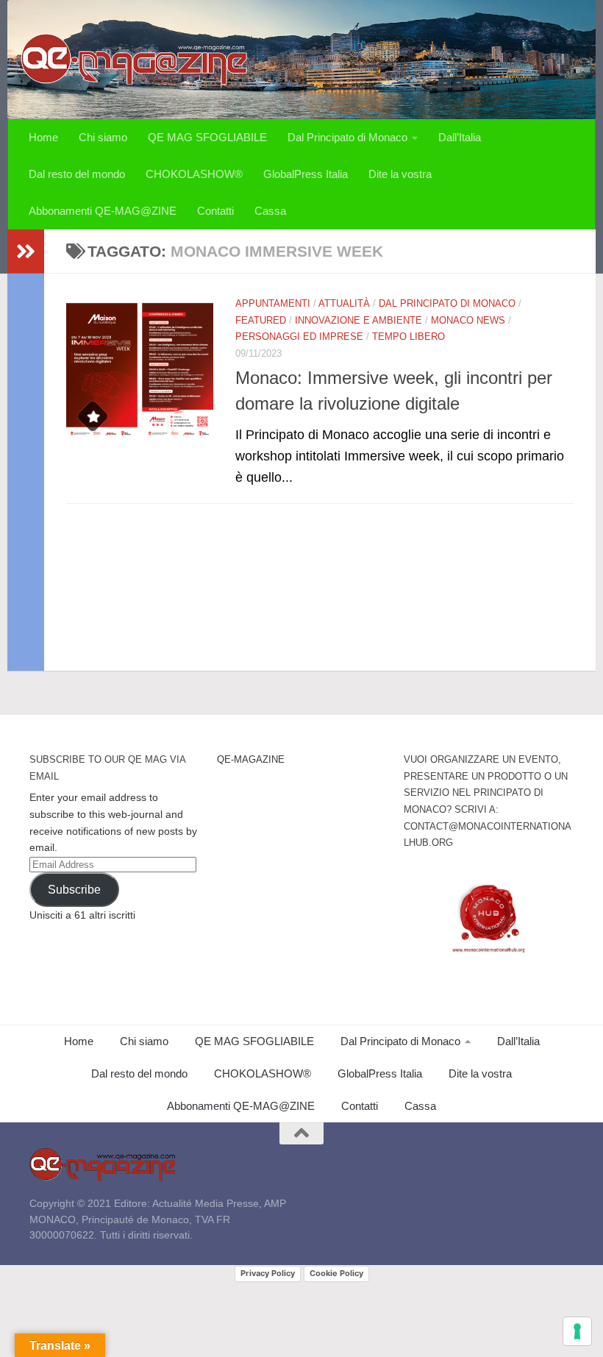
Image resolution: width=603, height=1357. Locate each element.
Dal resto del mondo (77, 174)
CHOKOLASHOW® (194, 174)
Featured (260, 320)
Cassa (270, 210)
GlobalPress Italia (305, 174)
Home (43, 137)
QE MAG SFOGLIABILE (207, 137)
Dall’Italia (459, 137)
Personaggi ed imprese (299, 336)
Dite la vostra (400, 174)
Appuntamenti (272, 303)
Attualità (344, 303)
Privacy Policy (267, 1273)
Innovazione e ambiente (358, 320)
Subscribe (74, 889)
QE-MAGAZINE (251, 759)
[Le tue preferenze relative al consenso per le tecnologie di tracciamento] (577, 1331)
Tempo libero (408, 336)
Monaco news (468, 320)
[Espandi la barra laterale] (25, 251)
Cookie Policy (336, 1273)
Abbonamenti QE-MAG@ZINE (102, 210)
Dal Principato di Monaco (347, 137)
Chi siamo (103, 137)
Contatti (215, 210)
